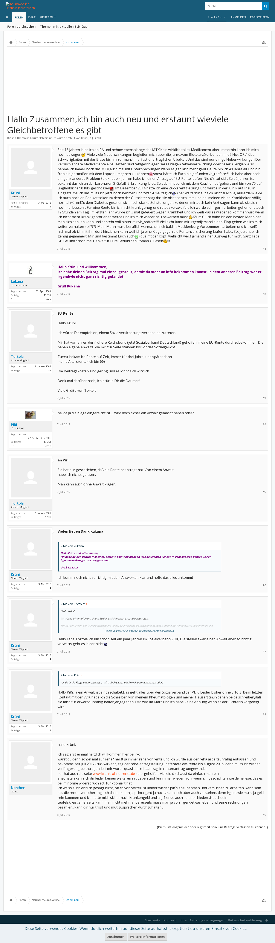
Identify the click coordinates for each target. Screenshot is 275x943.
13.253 (47, 441)
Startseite (152, 920)
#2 (264, 294)
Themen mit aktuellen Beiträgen (64, 26)
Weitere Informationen (147, 937)
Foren (18, 17)
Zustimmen (116, 937)
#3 (264, 398)
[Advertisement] (137, 80)
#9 (264, 815)
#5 (264, 492)
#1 (264, 249)
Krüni (84, 138)
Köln (48, 299)
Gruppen (46, 17)
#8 (264, 714)
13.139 (47, 295)
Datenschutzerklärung (245, 920)
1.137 (48, 370)
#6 (264, 585)
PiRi (14, 425)
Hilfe (182, 920)
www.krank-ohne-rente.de (114, 773)
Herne (47, 445)
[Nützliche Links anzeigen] (264, 42)
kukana (17, 281)
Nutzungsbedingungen (207, 920)
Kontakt (169, 920)
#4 (264, 424)
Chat (32, 17)
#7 (264, 651)
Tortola (17, 356)
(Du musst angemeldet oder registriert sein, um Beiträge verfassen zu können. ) (212, 827)
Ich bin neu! (47, 138)
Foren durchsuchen (21, 26)
